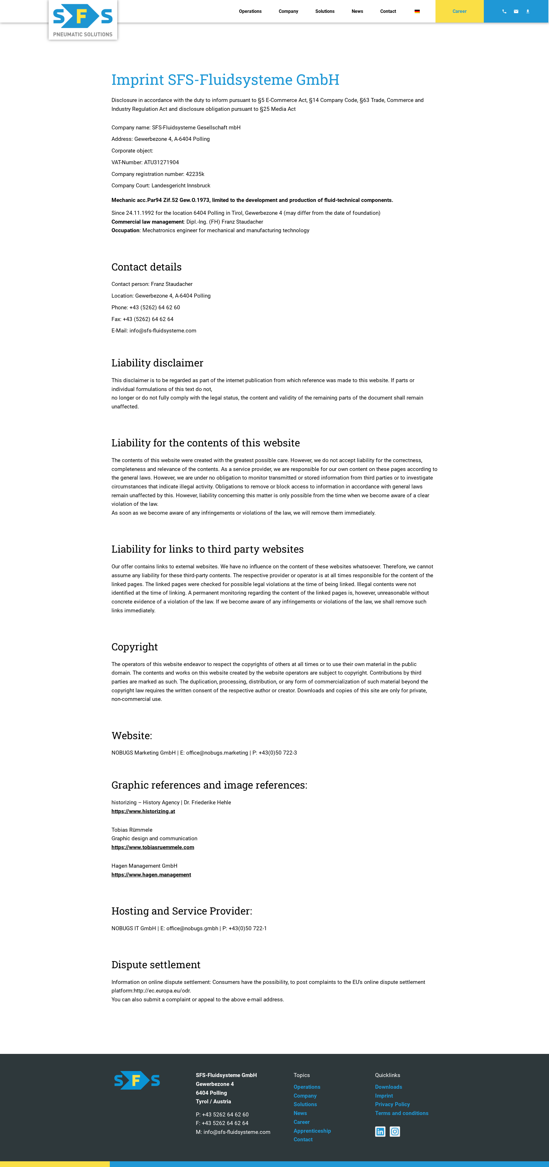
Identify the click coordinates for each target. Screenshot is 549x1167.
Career (460, 11)
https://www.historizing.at (143, 811)
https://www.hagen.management (151, 874)
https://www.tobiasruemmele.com (153, 847)
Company (288, 11)
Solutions (325, 11)
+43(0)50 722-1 (247, 928)
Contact (388, 11)
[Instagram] (395, 1131)
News (357, 11)
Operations (250, 11)
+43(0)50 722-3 (278, 752)
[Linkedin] (380, 1131)
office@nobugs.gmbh (192, 928)
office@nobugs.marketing (217, 752)
